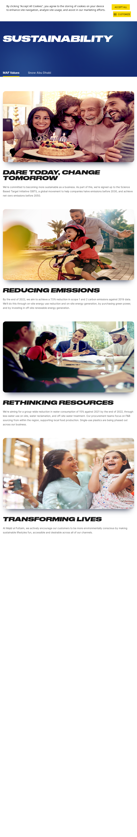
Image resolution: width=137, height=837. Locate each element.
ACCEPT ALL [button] (121, 7)
